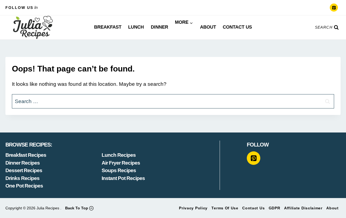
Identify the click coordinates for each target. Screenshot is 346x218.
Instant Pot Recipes (123, 178)
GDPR (274, 208)
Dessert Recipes (23, 170)
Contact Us (237, 27)
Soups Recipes (119, 170)
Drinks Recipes (22, 178)
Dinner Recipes (22, 163)
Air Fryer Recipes (121, 163)
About (208, 27)
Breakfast (107, 27)
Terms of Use (224, 208)
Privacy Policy (193, 208)
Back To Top (76, 208)
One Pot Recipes (24, 186)
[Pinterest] (334, 8)
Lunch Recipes (119, 155)
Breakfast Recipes (25, 155)
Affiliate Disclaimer (303, 208)
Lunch (136, 27)
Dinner (159, 27)
